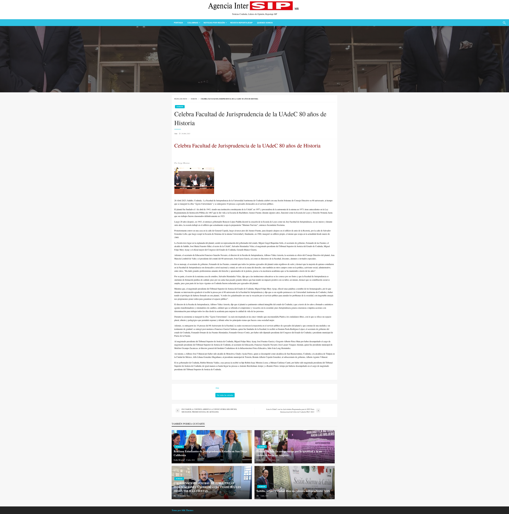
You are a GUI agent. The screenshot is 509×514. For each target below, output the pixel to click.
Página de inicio (180, 99)
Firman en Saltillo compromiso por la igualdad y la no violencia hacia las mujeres (289, 453)
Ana (176, 133)
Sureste (194, 99)
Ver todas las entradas (225, 395)
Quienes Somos (265, 23)
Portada (178, 23)
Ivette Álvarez (179, 460)
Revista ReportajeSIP (241, 23)
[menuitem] (178, 22)
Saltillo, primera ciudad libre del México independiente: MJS (293, 491)
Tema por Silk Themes (182, 510)
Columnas (192, 23)
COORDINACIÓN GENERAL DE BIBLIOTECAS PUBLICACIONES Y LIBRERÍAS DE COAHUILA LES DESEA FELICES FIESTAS (207, 487)
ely (175, 495)
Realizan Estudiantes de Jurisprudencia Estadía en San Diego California (210, 453)
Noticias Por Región (214, 23)
